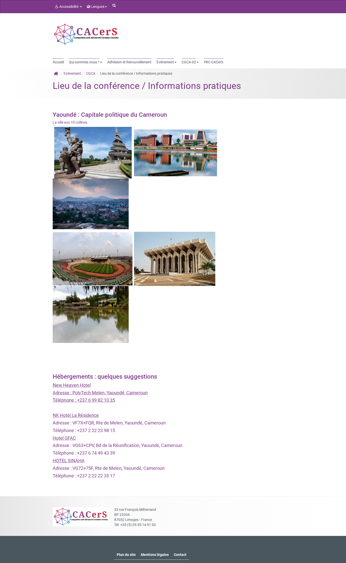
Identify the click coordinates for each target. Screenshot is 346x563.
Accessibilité (69, 7)
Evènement (72, 73)
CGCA (90, 73)
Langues (97, 7)
